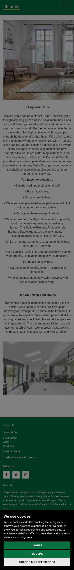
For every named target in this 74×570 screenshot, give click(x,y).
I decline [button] (37, 553)
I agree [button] (37, 545)
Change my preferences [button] (37, 562)
